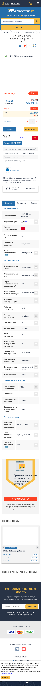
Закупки (18, 612)
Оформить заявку (20, 499)
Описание (8, 203)
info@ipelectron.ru (28, 15)
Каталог (20, 28)
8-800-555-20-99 (14, 15)
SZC (21, 137)
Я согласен (5, 677)
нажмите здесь (6, 673)
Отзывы (34, 203)
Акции (9, 612)
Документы (21, 203)
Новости (28, 612)
